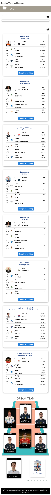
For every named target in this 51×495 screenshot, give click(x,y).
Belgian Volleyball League (12, 3)
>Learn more (24, 493)
